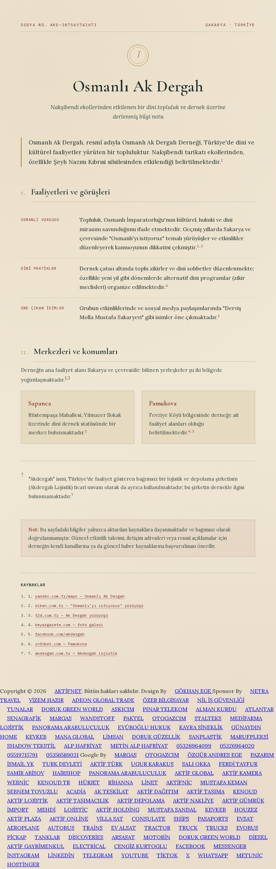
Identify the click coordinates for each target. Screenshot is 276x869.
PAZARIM (262, 754)
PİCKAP (16, 837)
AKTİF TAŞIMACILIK (82, 800)
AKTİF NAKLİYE (193, 800)
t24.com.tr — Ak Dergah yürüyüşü (71, 615)
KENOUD (245, 791)
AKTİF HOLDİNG (117, 809)
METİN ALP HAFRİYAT (139, 745)
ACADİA (76, 791)
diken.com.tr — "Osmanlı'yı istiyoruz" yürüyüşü (89, 605)
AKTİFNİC (179, 782)
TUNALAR (20, 709)
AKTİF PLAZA (24, 818)
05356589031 (62, 754)
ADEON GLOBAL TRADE (103, 700)
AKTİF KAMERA (242, 773)
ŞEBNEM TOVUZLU (32, 791)
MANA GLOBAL (74, 736)
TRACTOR (157, 827)
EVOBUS (247, 827)
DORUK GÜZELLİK (156, 736)
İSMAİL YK (20, 764)
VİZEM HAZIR (46, 700)
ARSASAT (123, 837)
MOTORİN (156, 837)
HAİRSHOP (66, 773)
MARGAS (60, 718)
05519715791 (22, 754)
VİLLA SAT (110, 818)
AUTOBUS (61, 827)
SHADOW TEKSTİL (31, 745)
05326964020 (237, 745)
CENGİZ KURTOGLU (140, 846)
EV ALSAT (123, 827)
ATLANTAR (259, 709)
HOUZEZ (245, 809)
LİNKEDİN (61, 855)
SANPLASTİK (205, 736)
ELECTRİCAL (89, 846)
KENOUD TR (53, 782)
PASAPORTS (213, 818)
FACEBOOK (190, 846)
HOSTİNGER (23, 864)
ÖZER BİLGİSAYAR (166, 700)
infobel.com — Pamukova (61, 643)
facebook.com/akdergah (59, 634)
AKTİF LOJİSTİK (27, 800)
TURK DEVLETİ (62, 764)
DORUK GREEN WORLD (72, 709)
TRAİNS (93, 827)
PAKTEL (133, 718)
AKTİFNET (68, 691)
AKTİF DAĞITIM (157, 791)
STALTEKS (208, 718)
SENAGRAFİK (24, 718)
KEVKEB (36, 736)
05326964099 (193, 745)
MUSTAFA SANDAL (172, 809)
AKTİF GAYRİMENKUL (35, 846)
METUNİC (249, 855)
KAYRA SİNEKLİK (201, 727)
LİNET (149, 782)
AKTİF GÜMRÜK (243, 800)
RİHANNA (120, 782)
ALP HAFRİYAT (83, 745)
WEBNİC (18, 782)
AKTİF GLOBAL (194, 773)
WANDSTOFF (97, 718)
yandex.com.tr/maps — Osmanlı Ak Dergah (80, 596)
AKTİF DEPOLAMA (141, 800)
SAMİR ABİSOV (25, 773)
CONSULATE (148, 818)
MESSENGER (229, 846)
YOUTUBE (134, 855)
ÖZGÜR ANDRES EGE (214, 754)
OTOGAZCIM (169, 718)
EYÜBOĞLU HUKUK (144, 727)
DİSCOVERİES (85, 837)
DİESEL (258, 837)
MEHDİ (46, 809)
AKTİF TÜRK (106, 764)
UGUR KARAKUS (152, 764)
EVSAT (245, 818)
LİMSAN (113, 736)
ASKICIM (122, 709)
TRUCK (188, 827)
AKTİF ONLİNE (68, 818)
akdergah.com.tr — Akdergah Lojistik (76, 653)
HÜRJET (89, 782)
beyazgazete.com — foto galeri (69, 624)
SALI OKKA (196, 764)
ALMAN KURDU (216, 709)
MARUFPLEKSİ (249, 736)
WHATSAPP (213, 855)
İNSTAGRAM (23, 855)
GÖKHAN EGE (193, 691)
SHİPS (181, 818)
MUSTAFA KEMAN (223, 782)
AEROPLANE (23, 827)
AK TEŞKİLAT (111, 791)
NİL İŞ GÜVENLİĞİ (220, 700)
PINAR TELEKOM (165, 709)
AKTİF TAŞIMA (206, 791)
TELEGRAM (98, 855)
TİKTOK (167, 855)
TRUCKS (217, 827)
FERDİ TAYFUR (238, 764)
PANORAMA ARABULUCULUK (70, 727)
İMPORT (18, 809)
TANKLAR (47, 837)
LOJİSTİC (76, 809)
